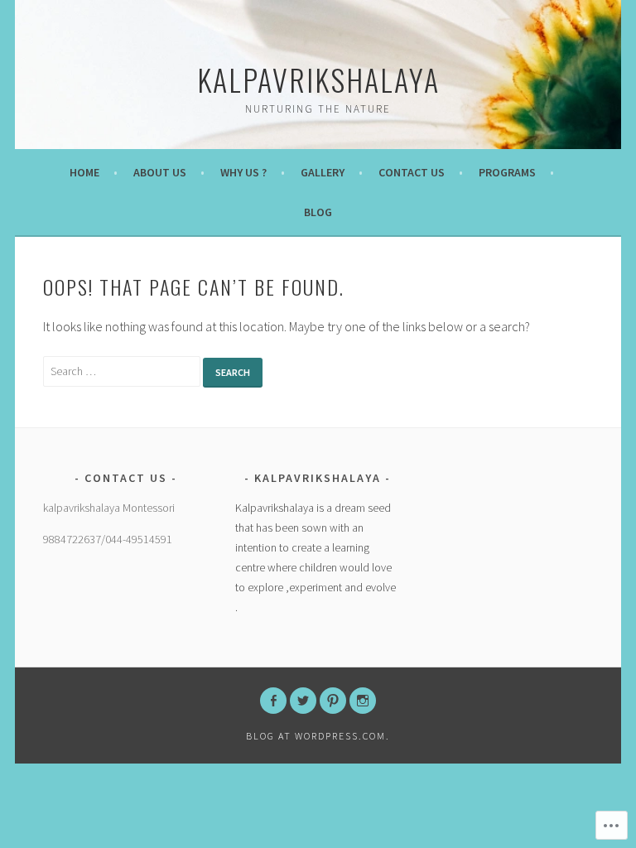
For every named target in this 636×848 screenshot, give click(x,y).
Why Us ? (243, 172)
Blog (318, 212)
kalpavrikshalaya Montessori (109, 507)
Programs (507, 172)
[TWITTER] (303, 700)
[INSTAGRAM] (362, 700)
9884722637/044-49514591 (107, 539)
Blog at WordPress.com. (318, 736)
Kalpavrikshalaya (318, 79)
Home (84, 172)
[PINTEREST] (333, 700)
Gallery (322, 172)
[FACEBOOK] (273, 700)
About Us (159, 172)
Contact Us (411, 172)
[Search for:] (123, 370)
